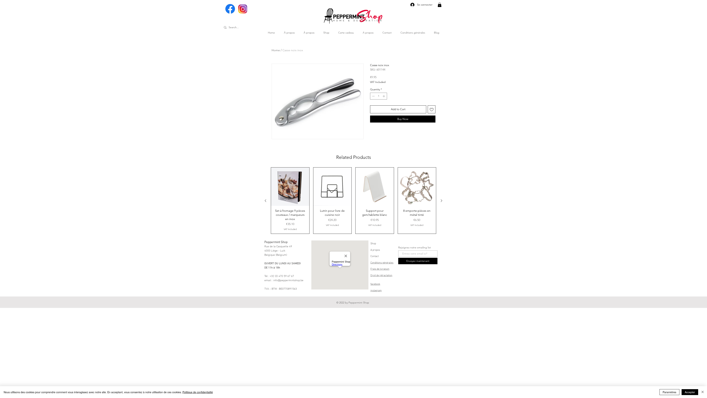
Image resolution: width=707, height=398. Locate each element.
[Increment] (384, 96)
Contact (374, 256)
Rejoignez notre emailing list (414, 247)
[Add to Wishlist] (432, 109)
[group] (353, 200)
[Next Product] (441, 200)
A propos (375, 250)
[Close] (702, 392)
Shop (373, 243)
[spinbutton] (378, 96)
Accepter (690, 392)
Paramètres (669, 392)
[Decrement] (373, 96)
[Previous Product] (265, 200)
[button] (440, 4)
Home (276, 50)
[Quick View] (290, 186)
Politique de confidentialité (197, 392)
